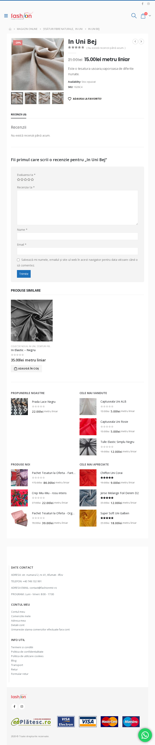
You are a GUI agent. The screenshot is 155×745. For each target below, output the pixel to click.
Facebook (14, 706)
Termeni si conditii (22, 647)
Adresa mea (18, 620)
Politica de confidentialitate (27, 651)
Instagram (22, 706)
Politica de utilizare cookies (27, 656)
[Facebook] (142, 3)
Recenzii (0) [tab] (18, 114)
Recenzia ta (26, 187)
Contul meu (18, 612)
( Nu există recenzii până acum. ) (105, 48)
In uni (32, 346)
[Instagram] (148, 3)
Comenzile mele (21, 616)
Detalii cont (17, 625)
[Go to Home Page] (10, 29)
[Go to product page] (32, 320)
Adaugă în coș (28, 368)
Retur (14, 669)
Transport (17, 665)
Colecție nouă (19, 346)
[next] (141, 41)
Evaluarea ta (26, 175)
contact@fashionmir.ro (43, 588)
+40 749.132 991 (32, 581)
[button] (7, 15)
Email (22, 244)
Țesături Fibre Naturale (50, 346)
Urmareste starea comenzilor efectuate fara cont (40, 629)
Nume (22, 230)
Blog (13, 660)
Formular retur (19, 674)
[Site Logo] (22, 16)
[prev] (135, 41)
